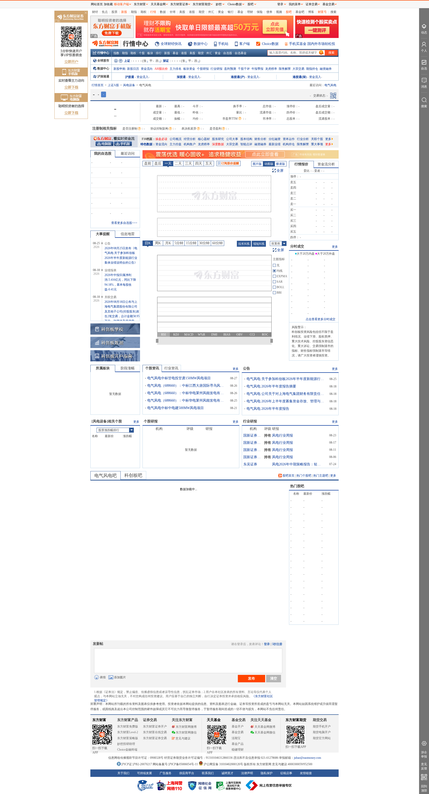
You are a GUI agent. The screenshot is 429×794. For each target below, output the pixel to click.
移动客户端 (121, 4)
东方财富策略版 (127, 738)
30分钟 (204, 243)
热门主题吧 (320, 475)
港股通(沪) (238, 77)
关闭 (85, 13)
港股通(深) (300, 77)
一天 (168, 163)
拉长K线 (244, 243)
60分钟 (217, 243)
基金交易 (238, 732)
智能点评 (246, 144)
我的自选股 (102, 153)
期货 (202, 12)
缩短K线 (258, 243)
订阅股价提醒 (230, 163)
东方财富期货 (296, 720)
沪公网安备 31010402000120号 (223, 764)
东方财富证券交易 (155, 738)
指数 (116, 53)
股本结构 (246, 139)
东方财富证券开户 (155, 726)
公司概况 (175, 139)
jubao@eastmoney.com (307, 757)
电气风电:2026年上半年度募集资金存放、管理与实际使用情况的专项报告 (286, 401)
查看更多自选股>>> (124, 223)
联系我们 (208, 773)
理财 (250, 12)
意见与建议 (183, 738)
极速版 (280, 164)
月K (168, 243)
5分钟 (179, 243)
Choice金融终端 (127, 749)
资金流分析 (326, 164)
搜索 (333, 12)
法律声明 (247, 773)
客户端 (244, 44)
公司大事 (232, 139)
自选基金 (241, 53)
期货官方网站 (322, 738)
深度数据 (218, 144)
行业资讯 (171, 368)
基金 (240, 12)
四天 (198, 163)
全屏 (280, 171)
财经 (95, 12)
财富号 (322, 12)
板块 (150, 53)
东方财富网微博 (186, 726)
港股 (192, 12)
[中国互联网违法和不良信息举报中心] (269, 785)
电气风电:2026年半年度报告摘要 (271, 386)
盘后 (157, 163)
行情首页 (98, 85)
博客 (311, 12)
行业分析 (303, 139)
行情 (153, 12)
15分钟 (191, 243)
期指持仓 (312, 68)
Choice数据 (270, 44)
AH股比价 (161, 68)
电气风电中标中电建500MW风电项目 (175, 408)
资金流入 (142, 77)
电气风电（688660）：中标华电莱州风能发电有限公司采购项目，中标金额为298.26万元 (187, 393)
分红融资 (275, 139)
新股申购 (119, 68)
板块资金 (189, 68)
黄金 (221, 12)
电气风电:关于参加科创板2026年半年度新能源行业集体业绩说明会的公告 (286, 379)
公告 (246, 368)
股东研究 (218, 139)
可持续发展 (144, 773)
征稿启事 (286, 773)
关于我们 (123, 773)
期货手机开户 (322, 726)
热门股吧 (297, 486)
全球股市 (103, 60)
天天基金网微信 (264, 732)
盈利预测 (230, 68)
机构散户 (190, 144)
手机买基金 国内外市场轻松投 (312, 44)
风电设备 (129, 85)
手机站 (223, 44)
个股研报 (203, 68)
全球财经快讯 (171, 44)
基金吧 (299, 12)
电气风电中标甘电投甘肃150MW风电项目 (179, 378)
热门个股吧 (303, 475)
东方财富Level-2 (127, 732)
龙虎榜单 (271, 68)
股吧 (289, 12)
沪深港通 (103, 76)
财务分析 (260, 139)
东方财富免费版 (127, 726)
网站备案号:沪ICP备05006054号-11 (176, 764)
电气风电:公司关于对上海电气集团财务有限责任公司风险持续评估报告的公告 (286, 394)
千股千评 (244, 68)
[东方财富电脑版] (104, 143)
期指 (134, 12)
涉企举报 (424, 754)
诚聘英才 (227, 773)
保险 (260, 12)
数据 (163, 12)
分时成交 (297, 246)
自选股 (227, 53)
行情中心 (103, 53)
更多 (328, 139)
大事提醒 (103, 234)
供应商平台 (186, 773)
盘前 (147, 163)
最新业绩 (275, 144)
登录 (267, 644)
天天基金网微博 (264, 726)
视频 (279, 12)
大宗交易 (298, 68)
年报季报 (257, 68)
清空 (273, 678)
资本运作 (289, 139)
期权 (143, 12)
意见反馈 (424, 766)
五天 (208, 163)
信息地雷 (128, 234)
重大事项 (317, 144)
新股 (124, 12)
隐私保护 (267, 773)
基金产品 (238, 744)
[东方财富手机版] (123, 143)
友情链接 (306, 773)
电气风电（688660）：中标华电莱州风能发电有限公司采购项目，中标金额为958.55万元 (187, 400)
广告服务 (166, 773)
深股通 (181, 77)
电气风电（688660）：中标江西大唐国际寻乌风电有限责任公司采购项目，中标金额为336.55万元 (187, 385)
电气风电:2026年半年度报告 (268, 409)
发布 (251, 678)
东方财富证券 (179, 4)
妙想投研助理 (126, 744)
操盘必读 (161, 139)
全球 (173, 12)
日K (148, 243)
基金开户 (238, 726)
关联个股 (317, 139)
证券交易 (312, 4)
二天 (178, 163)
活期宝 (236, 738)
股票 (114, 12)
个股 (142, 53)
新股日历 (133, 68)
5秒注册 (277, 644)
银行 (231, 12)
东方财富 (99, 720)
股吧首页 (288, 475)
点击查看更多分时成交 (320, 319)
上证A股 (113, 85)
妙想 (219, 4)
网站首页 (97, 4)
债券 (269, 12)
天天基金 (214, 720)
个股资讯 (152, 368)
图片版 (257, 164)
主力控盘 (175, 144)
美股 (182, 12)
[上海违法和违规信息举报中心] (229, 785)
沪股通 (129, 77)
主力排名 (175, 68)
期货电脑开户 (322, 732)
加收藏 (108, 4)
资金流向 (147, 68)
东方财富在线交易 (155, 732)
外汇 (211, 12)
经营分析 (190, 139)
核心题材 (204, 139)
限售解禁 (285, 68)
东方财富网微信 (186, 732)
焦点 (105, 12)
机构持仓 (289, 144)
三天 (188, 163)
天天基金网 (158, 4)
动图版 (268, 164)
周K (158, 243)
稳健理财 (238, 749)
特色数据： (148, 144)
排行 (159, 53)
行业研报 (216, 68)
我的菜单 (295, 4)
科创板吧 (133, 475)
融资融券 (326, 68)
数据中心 (201, 44)
